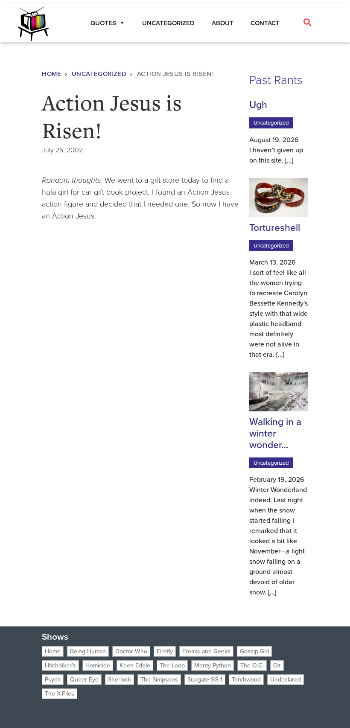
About (222, 23)
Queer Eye (84, 679)
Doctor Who (131, 651)
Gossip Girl (254, 651)
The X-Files (59, 693)
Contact (265, 23)
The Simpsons (159, 679)
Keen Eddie (135, 665)
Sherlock (119, 679)
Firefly (165, 651)
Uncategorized (168, 23)
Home (51, 74)
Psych (53, 679)
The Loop (172, 665)
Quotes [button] (103, 23)
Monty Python (212, 665)
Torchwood (246, 679)
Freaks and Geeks (206, 651)
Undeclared (285, 679)
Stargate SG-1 (204, 679)
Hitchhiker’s (60, 665)
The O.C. (252, 665)
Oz (277, 665)
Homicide (97, 665)
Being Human (88, 651)
